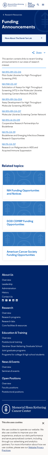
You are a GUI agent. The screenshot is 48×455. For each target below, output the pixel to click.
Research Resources (13, 15)
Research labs (8, 321)
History (5, 292)
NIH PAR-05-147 (9, 84)
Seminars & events (10, 371)
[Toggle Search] (38, 5)
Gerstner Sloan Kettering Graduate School (22, 346)
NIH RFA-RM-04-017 (11, 111)
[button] (24, 38)
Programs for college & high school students (23, 354)
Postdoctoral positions (13, 392)
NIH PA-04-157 (9, 144)
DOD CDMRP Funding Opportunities (20, 223)
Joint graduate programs (13, 350)
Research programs (11, 317)
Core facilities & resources (14, 325)
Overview (6, 280)
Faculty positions (10, 387)
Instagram (3, 300)
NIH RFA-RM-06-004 (12, 99)
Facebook (6, 300)
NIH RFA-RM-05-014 (11, 72)
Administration (9, 288)
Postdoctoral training (12, 342)
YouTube (13, 300)
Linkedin (17, 300)
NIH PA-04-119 (8, 132)
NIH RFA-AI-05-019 (11, 120)
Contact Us (7, 296)
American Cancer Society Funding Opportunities (22, 253)
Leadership (7, 284)
